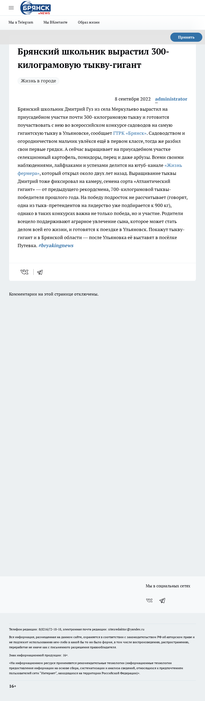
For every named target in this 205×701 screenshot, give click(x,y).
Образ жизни (89, 22)
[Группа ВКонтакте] (149, 600)
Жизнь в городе (38, 81)
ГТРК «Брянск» (130, 133)
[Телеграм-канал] (162, 600)
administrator (171, 99)
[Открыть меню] (11, 7)
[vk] (25, 272)
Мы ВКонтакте (56, 22)
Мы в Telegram (21, 22)
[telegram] (41, 272)
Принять (186, 37)
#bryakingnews (55, 245)
